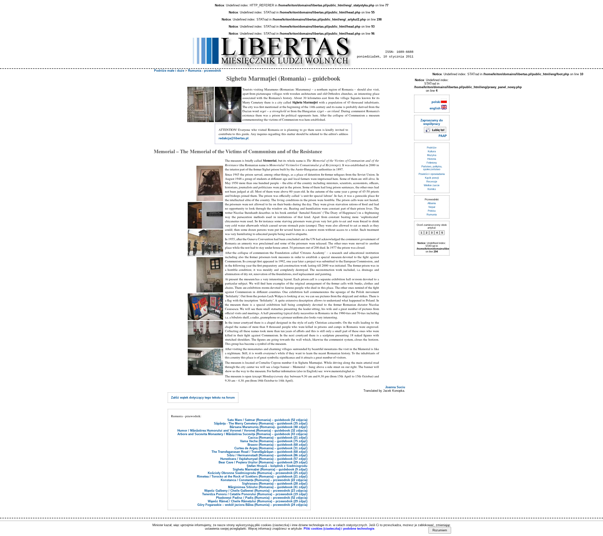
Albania (432, 203)
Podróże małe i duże (169, 70)
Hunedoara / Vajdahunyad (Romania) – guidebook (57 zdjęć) (263, 459)
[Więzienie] (228, 104)
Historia (431, 158)
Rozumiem (439, 530)
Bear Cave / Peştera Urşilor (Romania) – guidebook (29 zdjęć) (263, 462)
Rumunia (432, 214)
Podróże (431, 147)
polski (436, 102)
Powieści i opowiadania (432, 174)
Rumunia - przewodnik (204, 70)
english (435, 108)
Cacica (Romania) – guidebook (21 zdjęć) (277, 437)
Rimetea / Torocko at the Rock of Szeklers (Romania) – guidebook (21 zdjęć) (252, 476)
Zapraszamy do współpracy (431, 122)
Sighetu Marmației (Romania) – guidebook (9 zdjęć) (270, 469)
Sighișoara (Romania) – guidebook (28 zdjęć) (274, 483)
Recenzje (431, 181)
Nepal (431, 207)
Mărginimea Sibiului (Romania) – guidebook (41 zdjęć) (267, 487)
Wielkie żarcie (432, 185)
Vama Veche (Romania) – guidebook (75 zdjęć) (273, 441)
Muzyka (431, 155)
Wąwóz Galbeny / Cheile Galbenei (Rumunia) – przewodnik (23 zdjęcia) (255, 490)
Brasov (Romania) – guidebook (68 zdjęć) (277, 444)
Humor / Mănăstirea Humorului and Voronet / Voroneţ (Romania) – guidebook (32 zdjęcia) (242, 430)
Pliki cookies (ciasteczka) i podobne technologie (339, 528)
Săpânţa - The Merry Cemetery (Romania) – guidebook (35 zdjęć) (260, 423)
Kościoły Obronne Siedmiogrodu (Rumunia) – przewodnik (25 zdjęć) (257, 473)
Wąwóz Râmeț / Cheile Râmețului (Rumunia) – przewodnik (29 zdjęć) (257, 501)
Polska (432, 210)
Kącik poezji (432, 177)
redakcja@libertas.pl (234, 138)
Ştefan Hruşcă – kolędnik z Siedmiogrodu (277, 466)
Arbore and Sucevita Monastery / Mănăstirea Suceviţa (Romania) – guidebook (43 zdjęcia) (242, 434)
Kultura (432, 151)
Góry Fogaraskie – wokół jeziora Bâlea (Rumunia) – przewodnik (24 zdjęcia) (252, 505)
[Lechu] (205, 183)
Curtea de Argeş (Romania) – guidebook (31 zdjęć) (270, 448)
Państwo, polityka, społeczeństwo (431, 168)
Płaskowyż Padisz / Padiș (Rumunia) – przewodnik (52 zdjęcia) (261, 497)
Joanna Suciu (395, 387)
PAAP (443, 136)
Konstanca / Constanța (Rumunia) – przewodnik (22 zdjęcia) (264, 480)
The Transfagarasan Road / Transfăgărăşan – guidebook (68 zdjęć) (259, 452)
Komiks (432, 189)
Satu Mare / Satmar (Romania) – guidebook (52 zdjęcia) (267, 420)
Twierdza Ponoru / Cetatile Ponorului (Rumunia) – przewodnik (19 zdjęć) (254, 494)
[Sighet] (200, 104)
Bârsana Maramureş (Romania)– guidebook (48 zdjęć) (268, 427)
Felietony (432, 162)
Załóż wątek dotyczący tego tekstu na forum (203, 397)
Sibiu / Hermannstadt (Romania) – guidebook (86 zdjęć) (267, 455)
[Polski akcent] (205, 215)
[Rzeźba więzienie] (205, 243)
